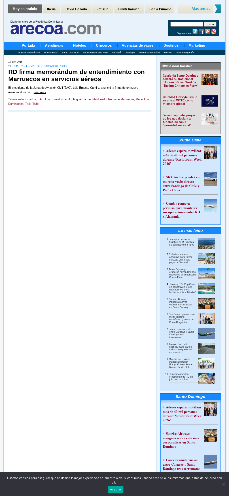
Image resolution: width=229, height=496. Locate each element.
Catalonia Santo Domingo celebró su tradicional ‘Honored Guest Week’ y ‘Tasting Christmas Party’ (180, 80)
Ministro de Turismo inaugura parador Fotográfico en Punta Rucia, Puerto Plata (180, 363)
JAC (40, 99)
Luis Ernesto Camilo (58, 99)
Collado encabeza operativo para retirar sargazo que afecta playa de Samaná (180, 258)
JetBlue (102, 9)
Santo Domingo (70, 52)
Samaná (116, 52)
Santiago (130, 52)
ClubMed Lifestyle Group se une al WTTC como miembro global (180, 100)
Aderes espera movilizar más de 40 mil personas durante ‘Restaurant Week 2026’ (182, 157)
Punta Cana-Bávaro (29, 52)
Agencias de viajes (138, 45)
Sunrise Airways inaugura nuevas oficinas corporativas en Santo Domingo (180, 303)
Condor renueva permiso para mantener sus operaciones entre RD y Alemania (181, 210)
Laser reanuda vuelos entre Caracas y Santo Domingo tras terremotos (181, 333)
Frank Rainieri (129, 9)
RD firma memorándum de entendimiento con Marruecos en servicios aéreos (76, 75)
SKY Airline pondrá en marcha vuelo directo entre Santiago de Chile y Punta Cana (181, 183)
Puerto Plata (50, 52)
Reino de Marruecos (121, 99)
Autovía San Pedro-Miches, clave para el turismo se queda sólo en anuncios (181, 348)
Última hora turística (177, 66)
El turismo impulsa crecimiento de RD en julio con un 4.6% (181, 377)
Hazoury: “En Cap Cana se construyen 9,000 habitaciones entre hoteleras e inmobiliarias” (182, 288)
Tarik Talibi (32, 103)
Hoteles (79, 45)
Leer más (40, 92)
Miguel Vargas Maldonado (89, 99)
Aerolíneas (54, 45)
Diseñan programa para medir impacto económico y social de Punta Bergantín (182, 318)
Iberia (51, 9)
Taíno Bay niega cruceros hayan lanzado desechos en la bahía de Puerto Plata (182, 273)
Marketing (197, 45)
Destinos (171, 45)
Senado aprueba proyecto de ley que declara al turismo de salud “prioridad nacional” (180, 120)
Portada (28, 45)
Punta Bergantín (185, 52)
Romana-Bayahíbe (149, 52)
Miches (168, 52)
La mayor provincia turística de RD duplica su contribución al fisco (181, 242)
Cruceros (104, 45)
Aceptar (115, 489)
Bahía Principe (160, 9)
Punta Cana (190, 140)
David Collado (76, 9)
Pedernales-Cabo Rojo (95, 52)
